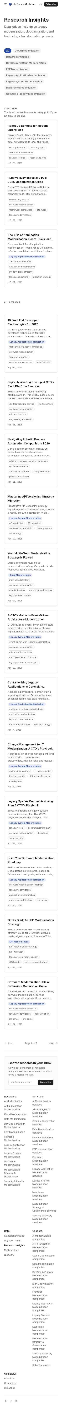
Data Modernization (17, 56)
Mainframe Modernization (21, 87)
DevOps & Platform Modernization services (42, 1141)
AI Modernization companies (41, 1237)
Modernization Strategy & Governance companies (40, 1343)
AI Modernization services (41, 1103)
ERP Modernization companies (42, 1285)
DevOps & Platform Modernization (26, 63)
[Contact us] (16, 1401)
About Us (9, 1378)
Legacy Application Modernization (26, 75)
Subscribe (9, 1388)
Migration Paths (12, 1240)
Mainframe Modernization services (40, 1196)
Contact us (10, 1383)
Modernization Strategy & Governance (12, 1173)
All (7, 50)
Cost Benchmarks (14, 1235)
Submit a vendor (41, 1365)
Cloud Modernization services (43, 1123)
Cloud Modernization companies (43, 1257)
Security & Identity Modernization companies (42, 1357)
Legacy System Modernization (24, 81)
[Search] (40, 4)
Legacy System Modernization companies (41, 1319)
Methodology (11, 1250)
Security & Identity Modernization (25, 93)
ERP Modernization (17, 69)
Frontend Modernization (12, 1138)
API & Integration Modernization (13, 1107)
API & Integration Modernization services (41, 1113)
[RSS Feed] (11, 1401)
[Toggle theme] (6, 1401)
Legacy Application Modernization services (42, 1172)
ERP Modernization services (42, 1151)
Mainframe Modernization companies (40, 1330)
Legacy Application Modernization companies (42, 1307)
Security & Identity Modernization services (42, 1219)
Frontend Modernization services (40, 1161)
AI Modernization (13, 1101)
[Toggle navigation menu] (5, 4)
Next (51, 1043)
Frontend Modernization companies (40, 1295)
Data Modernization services (43, 1131)
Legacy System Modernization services (41, 1184)
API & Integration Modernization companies (41, 1247)
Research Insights (14, 1245)
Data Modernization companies (43, 1265)
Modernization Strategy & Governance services (44, 1207)
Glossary (9, 1254)
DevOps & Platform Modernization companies (42, 1275)
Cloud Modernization (27, 50)
